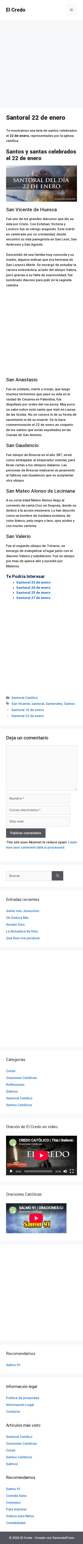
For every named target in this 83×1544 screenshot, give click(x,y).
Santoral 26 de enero (33, 588)
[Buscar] (57, 876)
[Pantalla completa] (72, 1171)
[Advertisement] (41, 65)
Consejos (13, 1502)
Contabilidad (15, 1523)
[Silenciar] (65, 1171)
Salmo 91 (13, 1365)
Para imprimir (16, 1509)
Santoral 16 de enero (27, 710)
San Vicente (20, 704)
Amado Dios (15, 924)
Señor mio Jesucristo (22, 911)
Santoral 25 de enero (33, 593)
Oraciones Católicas (21, 1078)
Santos (69, 704)
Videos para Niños (20, 1516)
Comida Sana (16, 1496)
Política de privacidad (22, 1398)
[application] (41, 1155)
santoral (38, 704)
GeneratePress (63, 1538)
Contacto (13, 1412)
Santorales (54, 704)
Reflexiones (15, 1085)
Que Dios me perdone (23, 938)
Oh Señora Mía (17, 918)
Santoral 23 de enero (33, 582)
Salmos (12, 1091)
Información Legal (20, 1405)
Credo (11, 1071)
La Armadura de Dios (22, 931)
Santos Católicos (19, 1105)
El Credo (15, 10)
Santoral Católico (24, 698)
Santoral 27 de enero (33, 598)
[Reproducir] (11, 1171)
